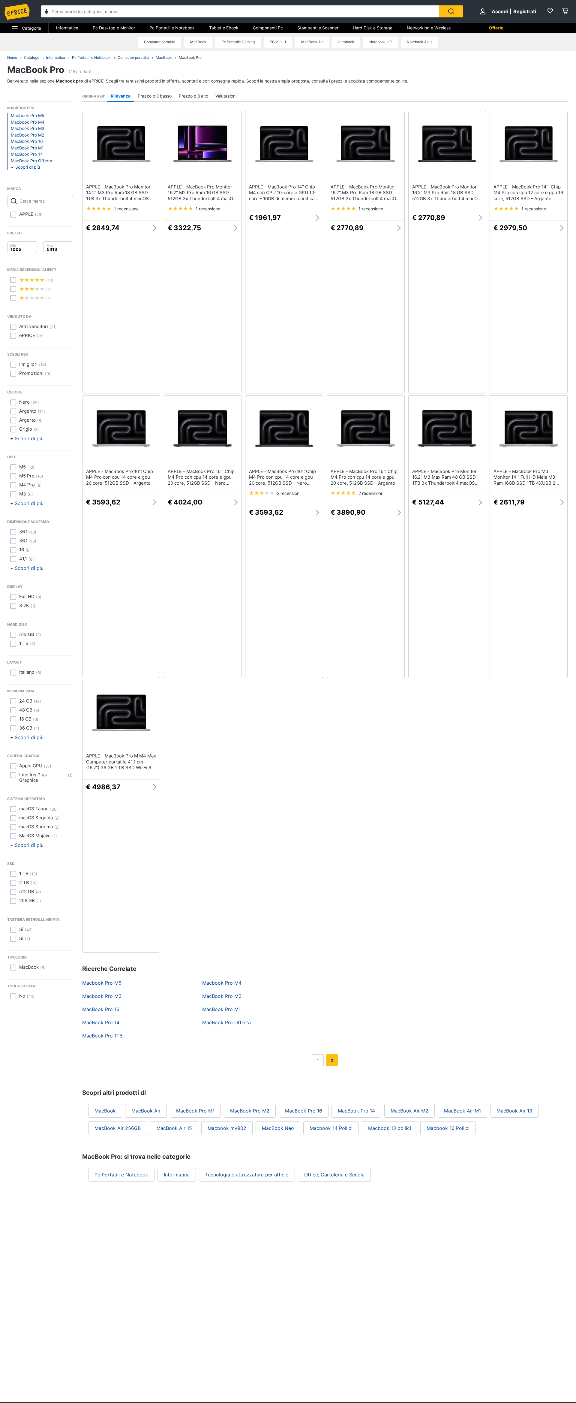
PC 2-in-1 (278, 42)
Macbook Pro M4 (27, 122)
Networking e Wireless (429, 27)
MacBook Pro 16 (27, 141)
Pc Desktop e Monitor (114, 27)
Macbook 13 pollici (389, 1128)
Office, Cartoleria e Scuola (334, 1175)
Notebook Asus (419, 42)
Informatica (67, 27)
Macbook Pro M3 (27, 128)
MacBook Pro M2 (27, 134)
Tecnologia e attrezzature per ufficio (247, 1175)
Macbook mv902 (227, 1128)
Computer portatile (159, 42)
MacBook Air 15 (174, 1128)
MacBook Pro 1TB (102, 1036)
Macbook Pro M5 (27, 115)
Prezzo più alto (193, 95)
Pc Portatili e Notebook (172, 27)
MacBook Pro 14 (27, 154)
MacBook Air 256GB (117, 1128)
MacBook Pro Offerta (31, 160)
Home (12, 57)
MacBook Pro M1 (27, 147)
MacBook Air (312, 42)
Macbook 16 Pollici (448, 1128)
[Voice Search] (46, 12)
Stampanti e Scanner (317, 27)
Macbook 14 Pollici (331, 1128)
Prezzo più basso (155, 95)
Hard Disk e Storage (372, 27)
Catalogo (31, 57)
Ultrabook (346, 42)
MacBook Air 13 (514, 1111)
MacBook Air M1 (462, 1111)
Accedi (500, 11)
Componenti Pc (268, 27)
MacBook (198, 42)
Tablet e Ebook (223, 27)
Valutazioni (225, 95)
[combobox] (240, 11)
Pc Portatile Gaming (238, 42)
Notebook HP (380, 42)
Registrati (524, 11)
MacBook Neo (278, 1128)
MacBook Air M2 (409, 1111)
